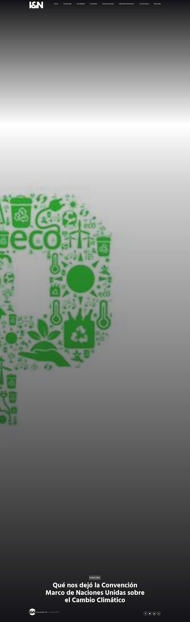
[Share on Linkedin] (154, 613)
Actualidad (81, 3)
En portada (67, 3)
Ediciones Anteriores (126, 3)
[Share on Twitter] (150, 613)
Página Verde (95, 577)
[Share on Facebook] (145, 613)
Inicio (56, 3)
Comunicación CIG (41, 612)
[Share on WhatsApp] (159, 613)
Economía (93, 3)
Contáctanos (144, 3)
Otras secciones (108, 3)
